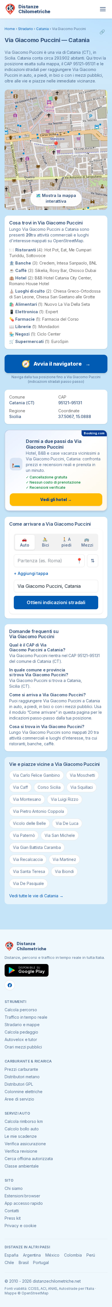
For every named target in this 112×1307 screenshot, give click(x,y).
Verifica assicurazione (25, 1143)
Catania (42, 29)
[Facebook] (10, 985)
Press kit (13, 1218)
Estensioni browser (22, 1195)
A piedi (66, 542)
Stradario (25, 29)
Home (10, 29)
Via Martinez (64, 859)
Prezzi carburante (21, 1069)
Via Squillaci (81, 787)
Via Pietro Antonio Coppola (38, 811)
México (52, 1255)
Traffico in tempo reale (26, 1017)
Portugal (41, 1262)
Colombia (73, 1255)
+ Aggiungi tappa (31, 573)
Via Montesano (27, 799)
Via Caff (20, 787)
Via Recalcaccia (28, 859)
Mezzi (87, 542)
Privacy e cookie (20, 1225)
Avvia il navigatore (56, 364)
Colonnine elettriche (24, 1091)
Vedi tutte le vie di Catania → (36, 895)
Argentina (32, 1255)
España (11, 1255)
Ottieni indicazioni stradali (56, 602)
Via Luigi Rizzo (64, 799)
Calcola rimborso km (24, 1121)
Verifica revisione (21, 1151)
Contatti (12, 1210)
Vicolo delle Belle (29, 823)
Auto (24, 542)
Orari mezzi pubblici (23, 1046)
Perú (90, 1255)
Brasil (24, 1262)
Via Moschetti (82, 775)
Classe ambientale (22, 1166)
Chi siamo (14, 1188)
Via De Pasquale (28, 883)
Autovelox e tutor (21, 1039)
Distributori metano (22, 1076)
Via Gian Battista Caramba (37, 847)
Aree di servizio (19, 1099)
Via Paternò (24, 835)
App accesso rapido (24, 1203)
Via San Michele (60, 835)
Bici (45, 542)
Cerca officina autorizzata (29, 1158)
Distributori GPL (19, 1084)
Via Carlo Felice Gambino (36, 775)
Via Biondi (64, 871)
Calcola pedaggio (21, 1032)
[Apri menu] (103, 9)
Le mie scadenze (21, 1136)
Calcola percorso (21, 1009)
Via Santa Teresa (29, 871)
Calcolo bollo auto (22, 1128)
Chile (9, 1262)
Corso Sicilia (49, 787)
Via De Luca (67, 823)
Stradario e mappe (22, 1024)
